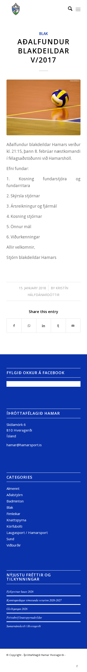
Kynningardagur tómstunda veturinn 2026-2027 (33, 600)
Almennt (12, 488)
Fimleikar (13, 513)
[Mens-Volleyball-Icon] (43, 107)
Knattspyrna (16, 520)
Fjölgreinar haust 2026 (19, 591)
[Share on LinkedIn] (43, 326)
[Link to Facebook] (77, 666)
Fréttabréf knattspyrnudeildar (24, 617)
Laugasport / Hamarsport (27, 532)
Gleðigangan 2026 (16, 609)
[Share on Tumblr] (58, 326)
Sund (10, 538)
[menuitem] (67, 9)
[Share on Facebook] (14, 326)
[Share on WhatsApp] (29, 326)
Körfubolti (14, 526)
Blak (43, 33)
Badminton (15, 501)
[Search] (67, 9)
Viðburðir (13, 545)
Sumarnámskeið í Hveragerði (23, 626)
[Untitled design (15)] (36, 9)
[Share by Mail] (73, 326)
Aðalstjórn (14, 494)
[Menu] (78, 9)
